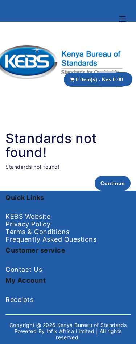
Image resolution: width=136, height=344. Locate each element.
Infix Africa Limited (71, 331)
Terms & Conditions (37, 232)
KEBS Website (27, 216)
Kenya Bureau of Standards (92, 325)
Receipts (19, 299)
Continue (112, 183)
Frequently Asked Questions (50, 239)
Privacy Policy (27, 224)
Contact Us (23, 269)
